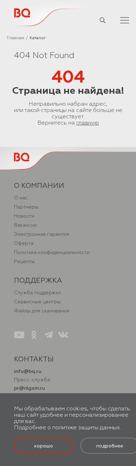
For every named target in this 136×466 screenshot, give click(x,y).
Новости (24, 216)
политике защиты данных (86, 427)
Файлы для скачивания (41, 311)
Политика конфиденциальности (52, 252)
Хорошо (43, 446)
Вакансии (25, 225)
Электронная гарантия (41, 234)
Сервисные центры (37, 302)
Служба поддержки (37, 293)
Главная (15, 38)
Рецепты (24, 261)
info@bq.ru (27, 371)
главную (87, 122)
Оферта (23, 243)
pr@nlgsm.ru (29, 388)
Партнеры (26, 207)
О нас (21, 198)
